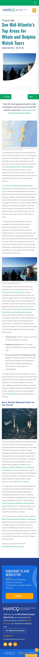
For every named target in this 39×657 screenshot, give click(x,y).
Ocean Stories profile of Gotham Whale (19, 167)
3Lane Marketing (23, 654)
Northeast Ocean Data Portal (12, 292)
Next (31, 96)
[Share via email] (22, 48)
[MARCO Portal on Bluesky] (5, 644)
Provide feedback (31, 655)
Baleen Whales (15, 467)
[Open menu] (34, 10)
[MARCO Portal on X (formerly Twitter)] (15, 644)
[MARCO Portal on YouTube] (10, 644)
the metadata (13, 394)
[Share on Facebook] (17, 48)
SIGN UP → (19, 596)
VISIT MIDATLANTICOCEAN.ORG (15, 630)
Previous (7, 96)
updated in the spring (20, 481)
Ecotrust (24, 652)
